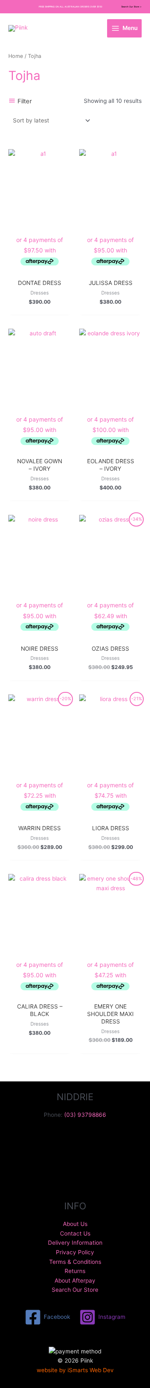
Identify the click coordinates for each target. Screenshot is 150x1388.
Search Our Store (75, 1289)
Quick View (40, 267)
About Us (75, 1224)
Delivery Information (75, 1242)
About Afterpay (75, 1280)
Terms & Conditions (75, 1261)
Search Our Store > (131, 6)
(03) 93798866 (85, 1114)
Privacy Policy (75, 1252)
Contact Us (75, 1233)
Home (15, 56)
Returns (75, 1271)
